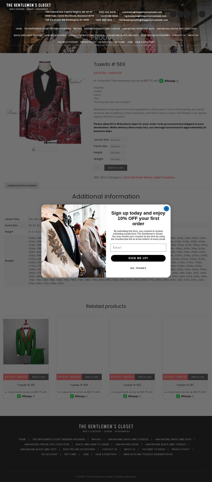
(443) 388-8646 (109, 16)
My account (105, 42)
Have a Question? (144, 42)
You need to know (68, 42)
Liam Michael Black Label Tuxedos (86, 35)
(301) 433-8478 (107, 12)
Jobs (130, 42)
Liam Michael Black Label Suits (123, 35)
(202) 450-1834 (104, 20)
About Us (193, 35)
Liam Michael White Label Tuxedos (102, 28)
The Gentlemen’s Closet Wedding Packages (47, 28)
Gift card (120, 42)
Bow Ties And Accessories (155, 35)
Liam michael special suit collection (176, 28)
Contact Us (179, 35)
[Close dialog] (166, 208)
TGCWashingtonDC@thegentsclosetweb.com (143, 20)
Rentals (78, 28)
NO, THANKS (138, 268)
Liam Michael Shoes (55, 35)
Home (19, 28)
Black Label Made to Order (28, 35)
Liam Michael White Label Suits (138, 28)
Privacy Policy (88, 42)
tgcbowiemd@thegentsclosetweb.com (145, 16)
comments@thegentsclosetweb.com (142, 12)
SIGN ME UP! (138, 258)
